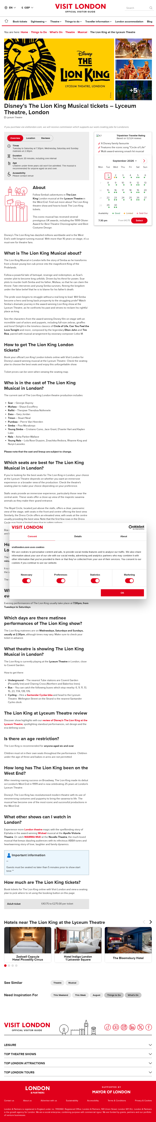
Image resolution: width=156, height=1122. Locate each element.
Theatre (70, 32)
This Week (80, 995)
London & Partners (38, 1090)
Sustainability (72, 1100)
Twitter (140, 1027)
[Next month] (144, 160)
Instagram (124, 1027)
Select (139, 220)
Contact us (9, 1100)
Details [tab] (78, 536)
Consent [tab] (32, 536)
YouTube (116, 1027)
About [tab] (123, 536)
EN (10, 8)
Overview (15, 138)
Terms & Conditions (117, 1100)
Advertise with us (49, 1100)
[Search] (151, 7)
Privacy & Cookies (143, 1100)
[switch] (61, 580)
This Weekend (60, 995)
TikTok (107, 1027)
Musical (82, 32)
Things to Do (39, 32)
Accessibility (93, 1100)
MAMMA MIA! (32, 837)
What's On (56, 32)
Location (30, 138)
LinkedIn (132, 1027)
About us (27, 1100)
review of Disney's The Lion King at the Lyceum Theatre (45, 722)
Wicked (42, 833)
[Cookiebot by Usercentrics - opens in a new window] (131, 527)
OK (122, 593)
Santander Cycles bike (40, 695)
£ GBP (26, 8)
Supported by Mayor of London (111, 1090)
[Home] (6, 21)
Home (24, 32)
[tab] (15, 138)
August (96, 995)
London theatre (33, 829)
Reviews (45, 138)
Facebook (148, 1027)
